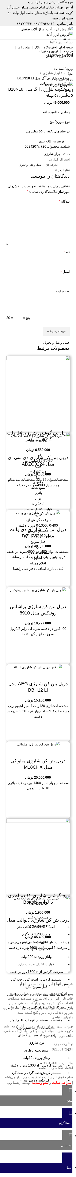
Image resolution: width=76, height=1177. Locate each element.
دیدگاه (64, 201)
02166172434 (62, 1049)
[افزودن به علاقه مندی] (26, 424)
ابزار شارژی (51, 73)
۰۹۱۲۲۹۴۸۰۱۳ (44, 23)
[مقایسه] (49, 424)
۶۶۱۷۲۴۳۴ (24, 23)
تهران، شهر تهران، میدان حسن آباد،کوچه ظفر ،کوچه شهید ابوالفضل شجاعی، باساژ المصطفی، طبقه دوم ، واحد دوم (38, 1031)
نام (67, 252)
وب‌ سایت (63, 291)
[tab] (51, 165)
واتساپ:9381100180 (58, 1063)
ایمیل (65, 272)
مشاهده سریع (38, 424)
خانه (66, 73)
